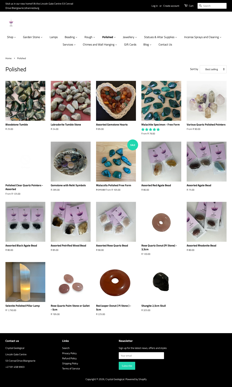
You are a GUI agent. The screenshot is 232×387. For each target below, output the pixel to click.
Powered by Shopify (136, 379)
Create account (171, 6)
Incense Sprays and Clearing (201, 37)
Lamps (54, 37)
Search (66, 348)
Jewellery (129, 37)
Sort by (194, 69)
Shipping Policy (70, 363)
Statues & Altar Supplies (159, 37)
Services (68, 44)
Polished (108, 37)
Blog (146, 44)
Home (8, 58)
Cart (191, 6)
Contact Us (165, 44)
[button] (150, 129)
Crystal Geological (114, 379)
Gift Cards (130, 44)
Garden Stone (32, 37)
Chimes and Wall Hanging (99, 44)
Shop (10, 37)
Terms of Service (71, 368)
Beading (70, 37)
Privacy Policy (69, 353)
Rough (88, 37)
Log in (155, 6)
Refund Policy (69, 358)
